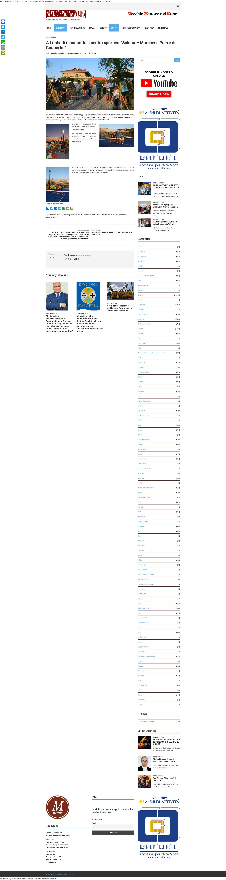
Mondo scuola (143, 459)
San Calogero (142, 565)
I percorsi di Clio (143, 415)
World (140, 695)
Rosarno (141, 550)
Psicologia (141, 517)
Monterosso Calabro (145, 468)
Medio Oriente (143, 449)
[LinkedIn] (3, 32)
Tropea (140, 666)
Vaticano (141, 676)
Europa (140, 382)
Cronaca (140, 329)
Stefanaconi (142, 637)
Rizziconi (141, 541)
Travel (140, 661)
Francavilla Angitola (144, 401)
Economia (141, 362)
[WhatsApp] (3, 42)
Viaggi (140, 680)
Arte (139, 280)
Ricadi (140, 531)
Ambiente (141, 261)
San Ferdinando (143, 579)
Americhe (141, 271)
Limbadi (140, 444)
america (140, 266)
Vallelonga (141, 671)
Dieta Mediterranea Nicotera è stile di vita (152, 353)
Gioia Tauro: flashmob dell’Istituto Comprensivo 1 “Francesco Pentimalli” (120, 308)
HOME (48, 28)
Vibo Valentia (142, 685)
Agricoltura (141, 252)
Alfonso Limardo (56, 215)
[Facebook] (3, 21)
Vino (139, 690)
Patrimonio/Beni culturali (146, 488)
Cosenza (141, 319)
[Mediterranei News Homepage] (57, 807)
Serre (139, 613)
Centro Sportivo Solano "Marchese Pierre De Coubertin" (84, 215)
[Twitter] (3, 26)
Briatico (140, 290)
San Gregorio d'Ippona (145, 584)
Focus (140, 396)
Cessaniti (141, 309)
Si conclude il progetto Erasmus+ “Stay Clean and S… (166, 206)
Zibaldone (141, 700)
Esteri (103, 28)
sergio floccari (121, 215)
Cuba (139, 338)
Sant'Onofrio (142, 594)
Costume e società (144, 324)
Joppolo (140, 430)
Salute (140, 560)
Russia (140, 555)
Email (94, 823)
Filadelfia (141, 391)
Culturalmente (143, 343)
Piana (140, 492)
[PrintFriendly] (3, 52)
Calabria (60, 28)
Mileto (140, 454)
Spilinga (140, 627)
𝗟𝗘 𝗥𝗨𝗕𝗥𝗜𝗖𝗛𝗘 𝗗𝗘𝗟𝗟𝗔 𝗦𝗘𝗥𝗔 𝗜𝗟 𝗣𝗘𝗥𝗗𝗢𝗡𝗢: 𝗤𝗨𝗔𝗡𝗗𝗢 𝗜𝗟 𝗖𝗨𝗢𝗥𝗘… (166, 742)
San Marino (142, 589)
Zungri (140, 704)
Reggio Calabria (143, 521)
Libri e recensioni (143, 439)
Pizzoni (140, 507)
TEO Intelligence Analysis (146, 656)
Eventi (140, 386)
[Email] (3, 47)
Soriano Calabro (143, 618)
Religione (141, 526)
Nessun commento (74, 53)
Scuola (140, 603)
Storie (140, 642)
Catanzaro (141, 305)
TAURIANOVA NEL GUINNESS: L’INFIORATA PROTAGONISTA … (166, 187)
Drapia (140, 358)
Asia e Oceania (143, 285)
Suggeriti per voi (143, 647)
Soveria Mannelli (143, 623)
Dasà (139, 348)
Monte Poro (142, 464)
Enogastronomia (143, 372)
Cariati (140, 300)
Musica (140, 473)
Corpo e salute (143, 314)
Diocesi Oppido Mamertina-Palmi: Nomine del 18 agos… (165, 760)
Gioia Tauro (141, 411)
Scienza (140, 598)
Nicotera (141, 478)
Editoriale (163, 28)
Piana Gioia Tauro (144, 497)
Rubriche (149, 28)
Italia (91, 28)
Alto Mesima (142, 256)
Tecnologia (141, 651)
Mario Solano (110, 215)
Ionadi (140, 420)
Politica (140, 512)
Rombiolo (141, 545)
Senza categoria (143, 608)
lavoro (140, 435)
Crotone (140, 333)
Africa (140, 247)
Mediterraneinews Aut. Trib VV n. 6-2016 (59, 874)
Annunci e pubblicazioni (146, 276)
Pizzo (139, 502)
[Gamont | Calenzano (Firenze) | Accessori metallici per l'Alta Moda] (159, 138)
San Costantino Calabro (146, 574)
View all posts (86, 255)
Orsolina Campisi (57, 53)
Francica (140, 406)
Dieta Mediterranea (130, 28)
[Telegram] (3, 37)
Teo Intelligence (77, 28)
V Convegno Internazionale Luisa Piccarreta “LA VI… (165, 223)
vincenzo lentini (52, 217)
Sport (114, 28)
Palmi (140, 483)
